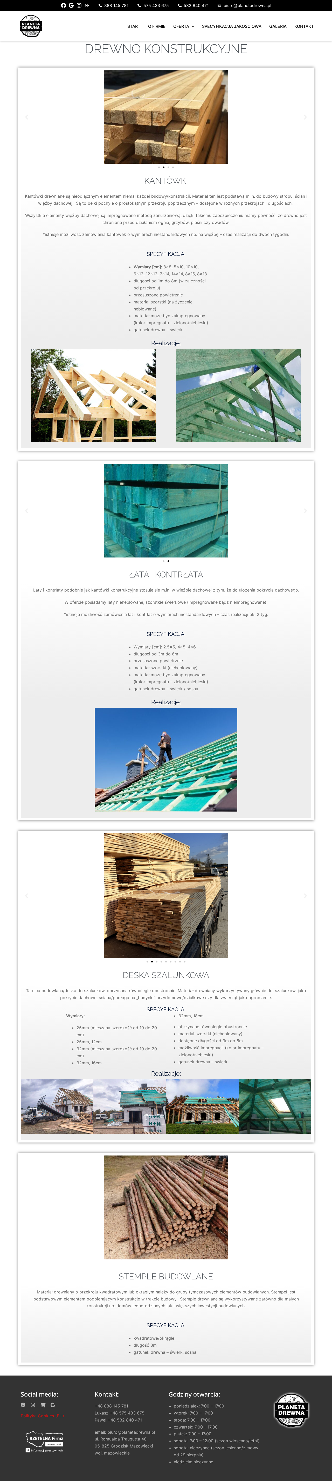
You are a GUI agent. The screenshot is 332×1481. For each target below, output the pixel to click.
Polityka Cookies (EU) (42, 1415)
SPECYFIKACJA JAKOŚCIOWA (231, 26)
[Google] (71, 5)
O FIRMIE (156, 26)
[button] (26, 117)
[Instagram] (79, 5)
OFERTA (181, 26)
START (133, 26)
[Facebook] (63, 5)
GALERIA (278, 26)
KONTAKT (304, 26)
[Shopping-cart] (42, 1405)
